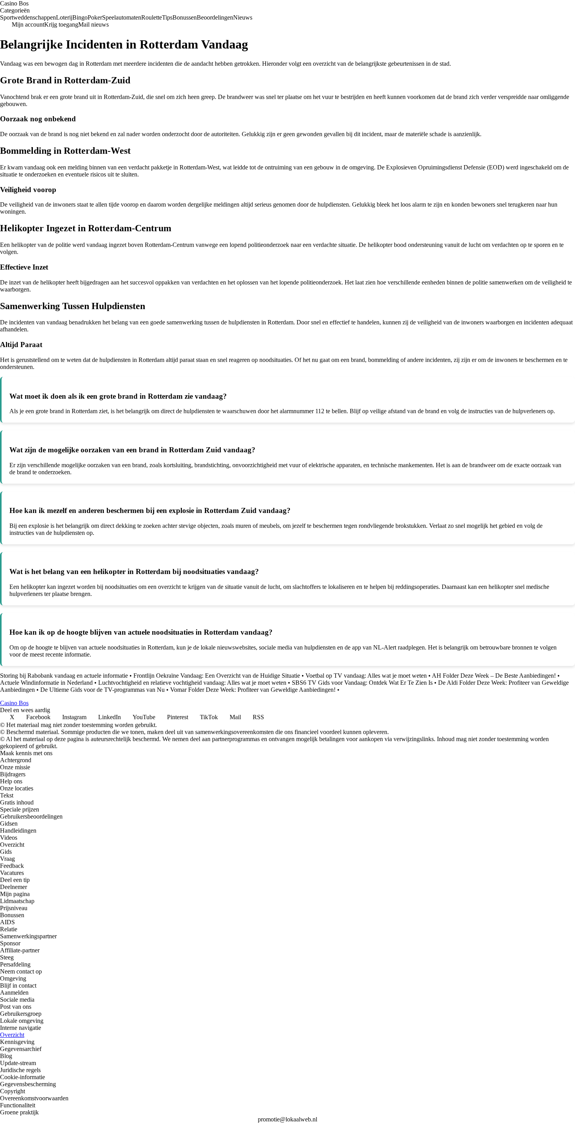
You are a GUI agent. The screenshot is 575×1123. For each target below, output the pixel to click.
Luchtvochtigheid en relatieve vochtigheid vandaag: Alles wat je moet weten (192, 682)
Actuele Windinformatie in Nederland (46, 682)
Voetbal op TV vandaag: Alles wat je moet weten (366, 675)
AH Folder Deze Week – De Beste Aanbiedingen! (494, 675)
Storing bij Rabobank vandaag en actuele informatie (64, 675)
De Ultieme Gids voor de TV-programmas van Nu (102, 689)
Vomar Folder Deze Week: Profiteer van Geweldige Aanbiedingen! (253, 689)
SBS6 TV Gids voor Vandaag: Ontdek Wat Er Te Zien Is (362, 682)
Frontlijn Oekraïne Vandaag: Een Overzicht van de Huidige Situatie (216, 675)
